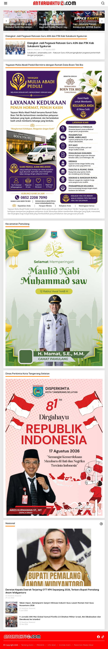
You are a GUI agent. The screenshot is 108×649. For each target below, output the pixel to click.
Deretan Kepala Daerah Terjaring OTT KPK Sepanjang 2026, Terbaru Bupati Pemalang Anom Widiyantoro (52, 591)
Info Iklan (52, 645)
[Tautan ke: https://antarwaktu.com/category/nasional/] (101, 524)
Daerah (30, 50)
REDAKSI (40, 645)
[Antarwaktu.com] (54, 3)
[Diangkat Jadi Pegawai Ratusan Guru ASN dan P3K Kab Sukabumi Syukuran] (44, 55)
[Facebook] (98, 637)
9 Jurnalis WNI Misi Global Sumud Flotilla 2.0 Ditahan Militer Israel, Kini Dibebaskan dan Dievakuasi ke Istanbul (60, 618)
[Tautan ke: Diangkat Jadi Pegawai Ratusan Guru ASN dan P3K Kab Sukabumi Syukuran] (15, 47)
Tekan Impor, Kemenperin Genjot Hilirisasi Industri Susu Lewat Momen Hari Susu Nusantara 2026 (56, 604)
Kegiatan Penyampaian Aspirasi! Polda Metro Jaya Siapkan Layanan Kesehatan (52, 26)
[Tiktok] (103, 637)
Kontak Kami (65, 645)
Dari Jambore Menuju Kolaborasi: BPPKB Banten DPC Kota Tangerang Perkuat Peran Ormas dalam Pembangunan (86, 26)
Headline (37, 50)
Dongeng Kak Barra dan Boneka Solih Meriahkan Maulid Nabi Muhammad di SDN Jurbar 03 (18, 26)
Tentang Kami (27, 645)
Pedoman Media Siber (83, 645)
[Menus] (5, 3)
